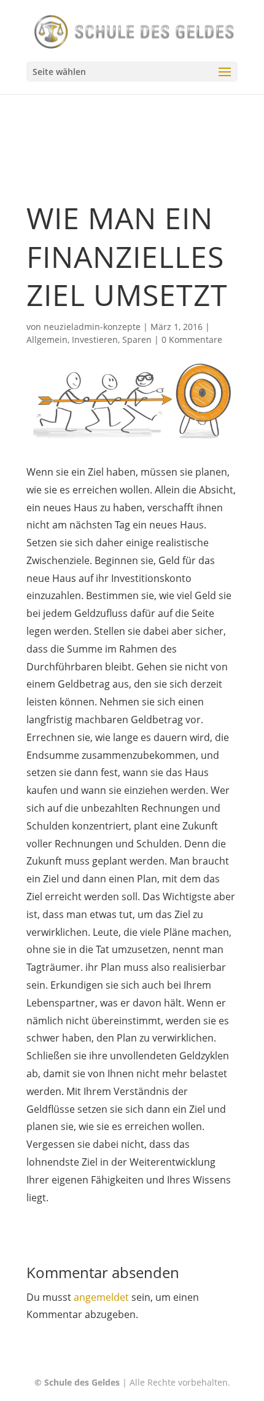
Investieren (95, 339)
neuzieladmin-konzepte (92, 326)
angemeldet (101, 1297)
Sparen (137, 339)
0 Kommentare (191, 339)
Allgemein (47, 339)
